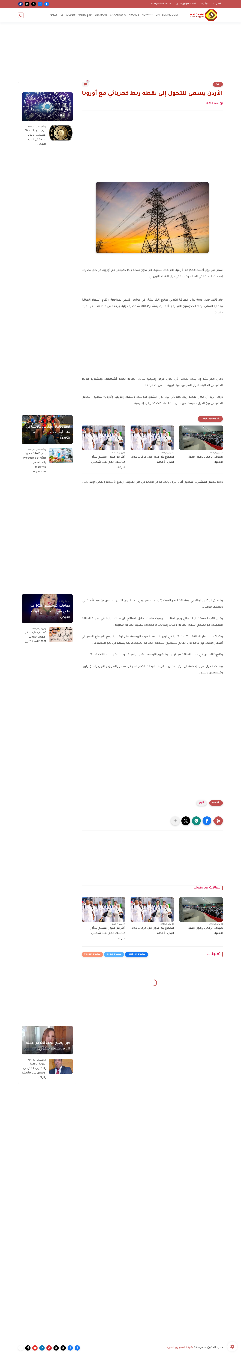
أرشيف (204, 4)
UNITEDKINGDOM (166, 15)
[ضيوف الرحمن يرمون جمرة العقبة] (201, 438)
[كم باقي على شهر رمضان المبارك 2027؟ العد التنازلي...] (61, 634)
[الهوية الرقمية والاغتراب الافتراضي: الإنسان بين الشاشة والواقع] (61, 1066)
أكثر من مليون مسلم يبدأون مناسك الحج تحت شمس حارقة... (107, 462)
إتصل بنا (217, 4)
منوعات (71, 15)
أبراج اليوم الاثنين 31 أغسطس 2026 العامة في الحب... (48, 112)
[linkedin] (42, 1348)
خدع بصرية (85, 15)
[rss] (20, 1348)
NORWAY (147, 15)
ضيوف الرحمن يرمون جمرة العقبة (205, 460)
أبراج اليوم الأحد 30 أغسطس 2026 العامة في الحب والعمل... (35, 137)
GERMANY (101, 15)
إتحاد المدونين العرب (186, 4)
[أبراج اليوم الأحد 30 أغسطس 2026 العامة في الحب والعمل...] (61, 132)
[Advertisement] (120, 54)
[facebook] (46, 4)
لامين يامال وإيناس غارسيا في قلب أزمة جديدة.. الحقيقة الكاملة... (48, 432)
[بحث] (20, 15)
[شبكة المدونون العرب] (203, 15)
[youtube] (35, 1348)
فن (61, 15)
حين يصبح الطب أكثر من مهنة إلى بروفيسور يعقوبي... (48, 1046)
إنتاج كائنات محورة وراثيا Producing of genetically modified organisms (34, 462)
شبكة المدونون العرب (180, 1347)
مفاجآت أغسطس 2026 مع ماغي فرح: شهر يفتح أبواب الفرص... (50, 611)
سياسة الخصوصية (161, 4)
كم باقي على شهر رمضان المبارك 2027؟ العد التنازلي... (34, 637)
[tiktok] (28, 1348)
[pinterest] (49, 1348)
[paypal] (20, 4)
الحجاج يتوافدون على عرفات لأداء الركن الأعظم (152, 460)
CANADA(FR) (118, 15)
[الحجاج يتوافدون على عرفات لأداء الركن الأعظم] (152, 438)
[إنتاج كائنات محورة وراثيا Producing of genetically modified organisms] (61, 455)
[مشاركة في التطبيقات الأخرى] (175, 820)
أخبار (217, 84)
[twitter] (33, 4)
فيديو (53, 15)
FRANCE (134, 15)
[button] (207, 820)
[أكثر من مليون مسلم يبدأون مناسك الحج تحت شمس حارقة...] (103, 438)
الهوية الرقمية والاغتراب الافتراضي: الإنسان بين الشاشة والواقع (34, 1071)
